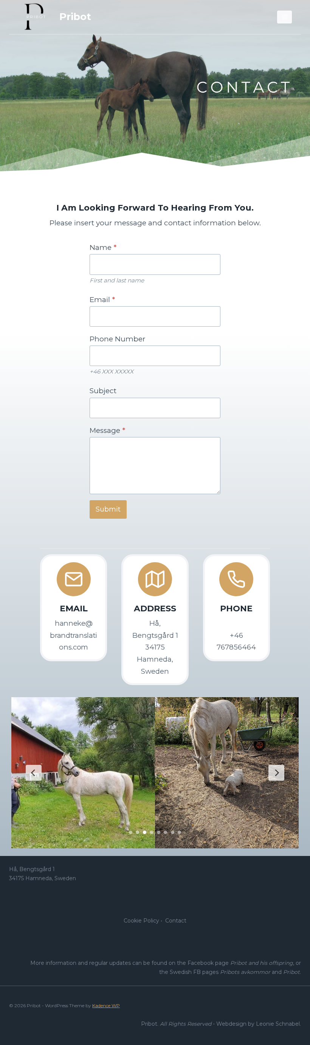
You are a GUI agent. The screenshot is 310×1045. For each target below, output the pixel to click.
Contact (175, 920)
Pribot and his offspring (261, 963)
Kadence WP (106, 1005)
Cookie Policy (141, 920)
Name (103, 247)
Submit (108, 509)
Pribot (291, 972)
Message (107, 430)
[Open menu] (284, 17)
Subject (103, 390)
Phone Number (118, 339)
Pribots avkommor (245, 972)
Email (102, 299)
